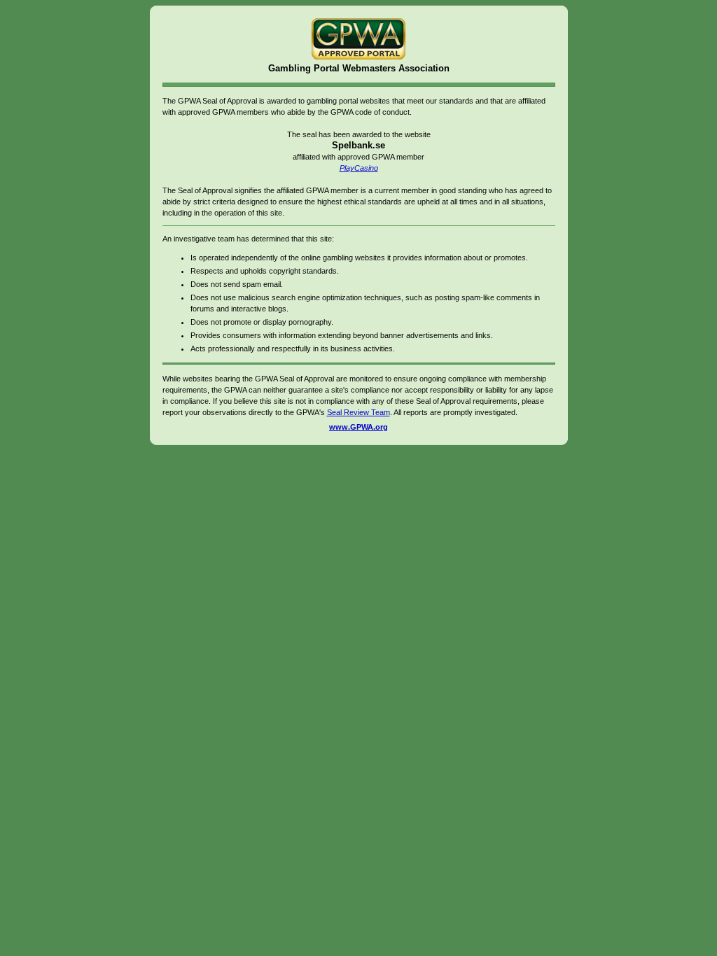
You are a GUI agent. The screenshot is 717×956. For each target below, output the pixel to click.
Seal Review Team (358, 412)
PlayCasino (359, 168)
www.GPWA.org (358, 427)
